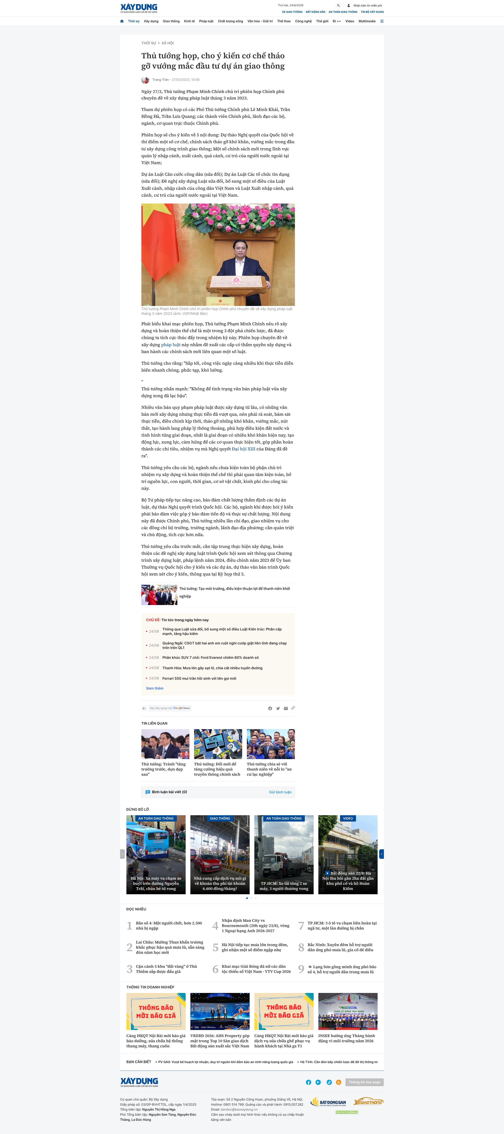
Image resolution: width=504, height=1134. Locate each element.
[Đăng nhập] (349, 5)
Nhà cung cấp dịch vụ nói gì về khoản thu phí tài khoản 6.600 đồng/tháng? (220, 883)
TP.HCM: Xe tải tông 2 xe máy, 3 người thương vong (284, 886)
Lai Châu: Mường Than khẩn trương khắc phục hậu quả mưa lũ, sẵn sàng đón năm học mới (170, 947)
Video (349, 21)
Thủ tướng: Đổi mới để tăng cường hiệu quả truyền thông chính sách (217, 769)
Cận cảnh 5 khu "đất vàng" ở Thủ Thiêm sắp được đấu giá (166, 969)
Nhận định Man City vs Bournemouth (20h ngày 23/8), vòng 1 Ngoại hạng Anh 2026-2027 (255, 925)
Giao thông (171, 21)
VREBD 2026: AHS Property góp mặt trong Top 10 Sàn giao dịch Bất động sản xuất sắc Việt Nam (219, 1040)
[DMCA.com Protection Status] (347, 1112)
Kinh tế (189, 21)
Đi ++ (337, 21)
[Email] (286, 708)
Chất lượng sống (230, 21)
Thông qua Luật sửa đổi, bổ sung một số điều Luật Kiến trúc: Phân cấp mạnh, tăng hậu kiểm (222, 631)
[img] (218, 255)
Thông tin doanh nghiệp (150, 987)
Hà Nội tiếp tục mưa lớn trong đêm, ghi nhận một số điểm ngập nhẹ (255, 947)
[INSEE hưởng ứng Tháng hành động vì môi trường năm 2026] (348, 1011)
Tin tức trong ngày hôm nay (185, 620)
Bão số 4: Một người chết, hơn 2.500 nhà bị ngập (169, 925)
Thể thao (284, 21)
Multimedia (367, 21)
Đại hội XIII (244, 449)
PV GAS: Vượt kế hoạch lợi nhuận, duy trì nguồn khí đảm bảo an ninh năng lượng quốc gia (225, 1062)
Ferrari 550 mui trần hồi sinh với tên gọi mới (199, 679)
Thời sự (133, 21)
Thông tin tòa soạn (365, 1082)
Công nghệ (303, 21)
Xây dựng (151, 21)
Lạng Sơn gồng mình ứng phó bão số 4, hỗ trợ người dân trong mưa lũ (342, 969)
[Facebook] (270, 708)
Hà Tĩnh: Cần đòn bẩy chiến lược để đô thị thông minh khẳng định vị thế (354, 1062)
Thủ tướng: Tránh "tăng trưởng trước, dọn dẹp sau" (163, 769)
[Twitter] (278, 708)
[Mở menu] (382, 21)
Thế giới (322, 21)
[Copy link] (293, 708)
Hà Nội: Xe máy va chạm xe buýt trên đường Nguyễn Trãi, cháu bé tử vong (156, 883)
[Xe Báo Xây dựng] (368, 1101)
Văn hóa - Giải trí (260, 21)
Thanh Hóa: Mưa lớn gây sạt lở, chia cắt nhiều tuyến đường (212, 668)
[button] (247, 898)
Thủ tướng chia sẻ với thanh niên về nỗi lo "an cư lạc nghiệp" (269, 769)
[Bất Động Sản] (328, 1102)
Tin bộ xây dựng (372, 12)
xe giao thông (292, 12)
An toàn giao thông (343, 12)
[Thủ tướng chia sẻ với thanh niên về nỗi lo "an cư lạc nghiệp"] (271, 744)
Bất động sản (315, 12)
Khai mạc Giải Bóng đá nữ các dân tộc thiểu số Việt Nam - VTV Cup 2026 (256, 969)
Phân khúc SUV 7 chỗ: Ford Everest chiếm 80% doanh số (210, 658)
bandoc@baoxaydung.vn (239, 1109)
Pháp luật (206, 21)
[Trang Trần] (145, 80)
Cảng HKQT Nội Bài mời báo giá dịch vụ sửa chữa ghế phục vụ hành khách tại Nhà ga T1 (283, 1040)
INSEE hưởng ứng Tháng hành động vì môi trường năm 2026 (346, 1038)
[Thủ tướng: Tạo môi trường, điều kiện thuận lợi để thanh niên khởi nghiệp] (159, 595)
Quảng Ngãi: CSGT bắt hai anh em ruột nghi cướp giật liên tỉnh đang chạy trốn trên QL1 (224, 645)
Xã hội (167, 43)
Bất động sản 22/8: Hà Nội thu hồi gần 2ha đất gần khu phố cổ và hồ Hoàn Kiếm (348, 880)
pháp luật (171, 345)
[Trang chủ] (122, 21)
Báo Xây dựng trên (161, 708)
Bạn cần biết (138, 1062)
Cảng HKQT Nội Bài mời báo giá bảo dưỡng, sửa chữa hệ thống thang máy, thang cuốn (155, 1040)
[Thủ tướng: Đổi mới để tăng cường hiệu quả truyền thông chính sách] (218, 744)
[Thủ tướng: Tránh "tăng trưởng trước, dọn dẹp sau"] (165, 744)
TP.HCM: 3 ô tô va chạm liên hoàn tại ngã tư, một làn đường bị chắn (342, 925)
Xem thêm (154, 688)
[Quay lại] (144, 708)
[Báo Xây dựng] (139, 8)
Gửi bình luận (280, 792)
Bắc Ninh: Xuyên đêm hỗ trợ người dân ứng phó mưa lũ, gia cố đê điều (340, 947)
